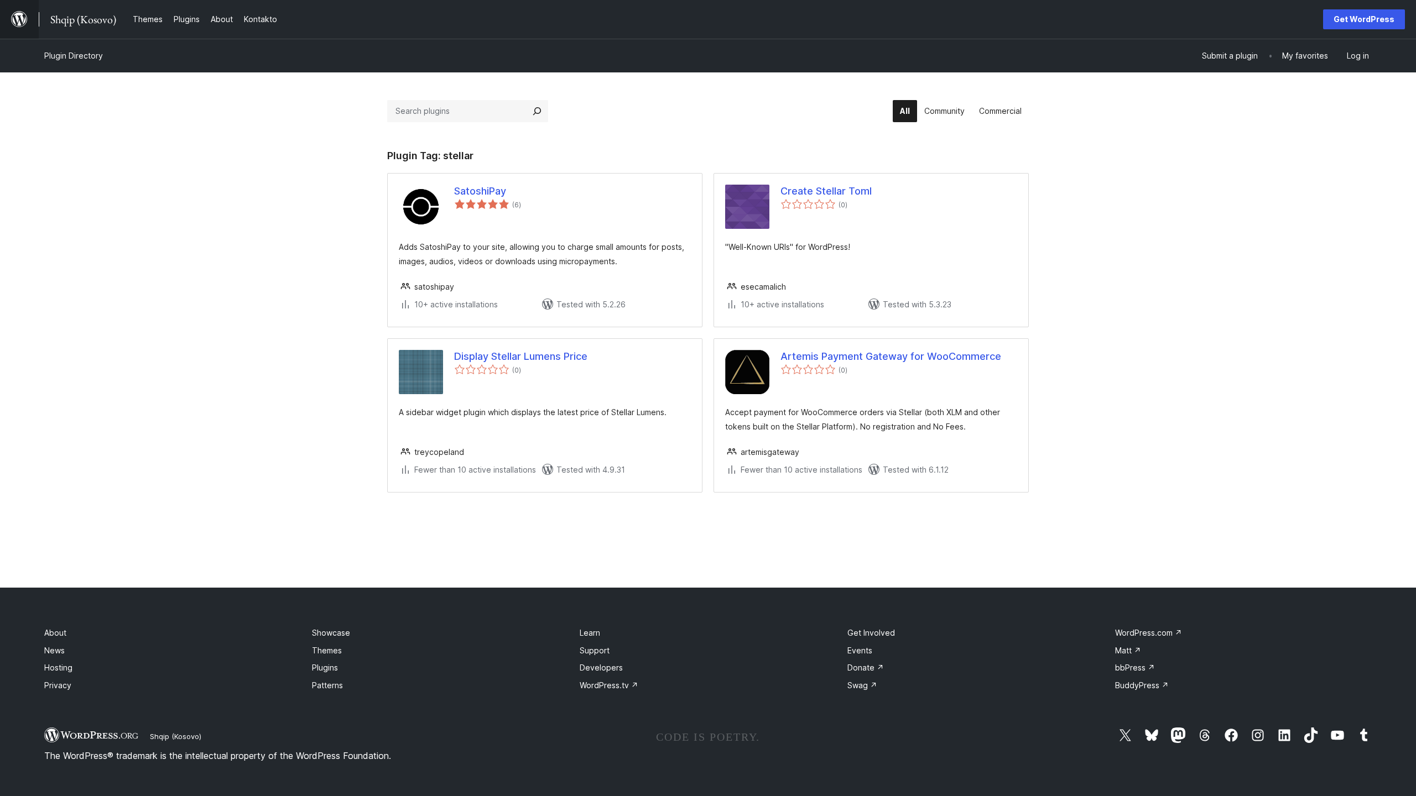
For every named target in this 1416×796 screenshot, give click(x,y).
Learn (590, 632)
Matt (1128, 650)
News (54, 650)
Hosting (58, 667)
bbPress (1135, 667)
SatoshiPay (480, 191)
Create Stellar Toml (826, 191)
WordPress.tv (609, 685)
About (55, 632)
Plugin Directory (73, 55)
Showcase (331, 632)
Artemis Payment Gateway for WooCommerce (890, 356)
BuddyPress (1142, 685)
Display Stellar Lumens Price (520, 356)
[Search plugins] (537, 111)
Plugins (325, 667)
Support (595, 650)
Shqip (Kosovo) (175, 736)
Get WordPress (1364, 19)
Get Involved (871, 632)
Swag (862, 685)
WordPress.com (1148, 632)
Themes (327, 650)
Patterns (327, 685)
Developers (601, 667)
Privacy (57, 685)
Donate (865, 667)
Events (859, 650)
